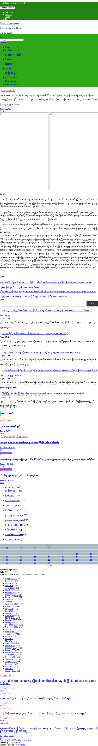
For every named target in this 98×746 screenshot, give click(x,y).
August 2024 (10, 634)
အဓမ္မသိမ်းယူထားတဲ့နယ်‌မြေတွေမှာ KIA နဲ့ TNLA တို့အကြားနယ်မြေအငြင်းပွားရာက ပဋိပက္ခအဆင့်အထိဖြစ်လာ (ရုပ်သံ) (47, 459)
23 (63, 560)
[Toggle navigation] (1, 35)
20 (21, 560)
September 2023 (11, 659)
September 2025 (11, 604)
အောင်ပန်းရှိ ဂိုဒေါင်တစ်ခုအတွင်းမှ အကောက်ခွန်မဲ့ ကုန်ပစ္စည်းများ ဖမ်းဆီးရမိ (35, 333)
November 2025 (11, 599)
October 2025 (10, 602)
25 (91, 560)
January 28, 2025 (7, 464)
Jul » (51, 565)
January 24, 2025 (7, 480)
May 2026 (9, 586)
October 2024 (10, 629)
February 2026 (11, 592)
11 (91, 554)
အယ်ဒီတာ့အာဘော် (14, 534)
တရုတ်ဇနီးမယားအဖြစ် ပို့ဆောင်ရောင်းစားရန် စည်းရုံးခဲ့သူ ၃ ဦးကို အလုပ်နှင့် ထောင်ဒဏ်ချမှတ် (42, 352)
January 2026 (10, 595)
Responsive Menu (7, 8)
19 (7, 560)
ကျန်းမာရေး (10, 73)
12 (7, 557)
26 (7, 563)
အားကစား (9, 64)
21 (35, 560)
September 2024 (11, 632)
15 (49, 557)
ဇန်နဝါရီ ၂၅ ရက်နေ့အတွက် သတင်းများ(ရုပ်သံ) (19, 476)
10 (77, 554)
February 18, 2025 (7, 447)
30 (63, 563)
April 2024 (9, 643)
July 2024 (9, 636)
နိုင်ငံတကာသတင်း (13, 55)
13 (21, 557)
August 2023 (10, 662)
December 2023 (11, 652)
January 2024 (10, 650)
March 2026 (10, 590)
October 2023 (10, 657)
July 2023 (9, 664)
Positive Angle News (11, 28)
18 (91, 557)
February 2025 (11, 620)
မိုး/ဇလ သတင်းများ (14, 525)
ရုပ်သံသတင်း (11, 77)
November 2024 (11, 627)
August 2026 (10, 579)
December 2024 (11, 625)
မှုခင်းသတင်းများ (13, 520)
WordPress (22, 745)
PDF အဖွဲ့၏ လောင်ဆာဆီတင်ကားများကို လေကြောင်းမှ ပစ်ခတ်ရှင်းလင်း (29, 443)
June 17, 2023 (5, 109)
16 (63, 557)
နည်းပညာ (9, 68)
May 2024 (9, 641)
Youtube (8, 14)
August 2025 (10, 606)
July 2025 (9, 609)
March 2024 (10, 645)
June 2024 (9, 639)
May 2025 (9, 613)
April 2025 (9, 615)
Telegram (9, 12)
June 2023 (9, 666)
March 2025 (10, 618)
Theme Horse (14, 742)
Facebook (9, 19)
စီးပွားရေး (9, 59)
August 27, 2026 (7, 688)
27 (21, 563)
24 (77, 560)
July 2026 (9, 581)
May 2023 (9, 668)
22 (49, 560)
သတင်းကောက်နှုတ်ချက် (10, 426)
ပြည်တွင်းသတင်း (12, 50)
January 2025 (10, 622)
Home (7, 47)
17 (77, 557)
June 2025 (9, 611)
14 (35, 557)
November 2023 (11, 655)
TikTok (8, 17)
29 (49, 563)
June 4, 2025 (5, 431)
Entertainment (10, 81)
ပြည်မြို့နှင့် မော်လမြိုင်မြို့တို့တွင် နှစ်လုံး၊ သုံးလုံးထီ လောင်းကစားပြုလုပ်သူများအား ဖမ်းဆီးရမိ (43, 394)
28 (35, 563)
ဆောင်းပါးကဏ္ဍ (12, 84)
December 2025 (11, 597)
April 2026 (9, 588)
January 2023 (10, 671)
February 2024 (11, 648)
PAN (2, 111)
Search (2, 37)
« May (47, 565)
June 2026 (9, 583)
